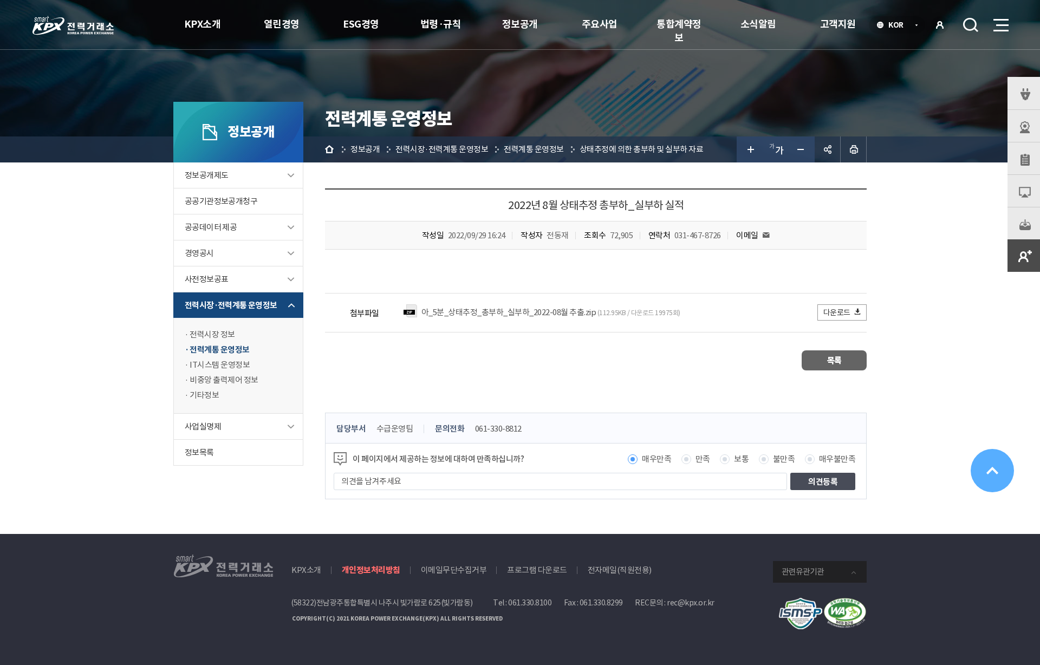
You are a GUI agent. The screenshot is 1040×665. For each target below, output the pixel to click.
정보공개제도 (206, 175)
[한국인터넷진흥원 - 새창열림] (800, 603)
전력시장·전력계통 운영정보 (231, 305)
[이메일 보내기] (766, 235)
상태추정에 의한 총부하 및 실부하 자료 (642, 149)
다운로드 (836, 312)
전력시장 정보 (212, 334)
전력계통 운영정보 (220, 349)
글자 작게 (802, 149)
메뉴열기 (1000, 25)
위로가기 (992, 470)
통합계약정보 (678, 31)
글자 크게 (750, 149)
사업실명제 (203, 426)
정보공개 (520, 24)
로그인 (939, 25)
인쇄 (854, 149)
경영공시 (199, 253)
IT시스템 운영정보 (220, 365)
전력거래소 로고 (73, 25)
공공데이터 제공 (211, 227)
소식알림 (758, 24)
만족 (703, 459)
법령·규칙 (440, 24)
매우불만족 (837, 459)
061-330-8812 (498, 428)
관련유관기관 (803, 571)
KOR (898, 25)
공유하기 (828, 149)
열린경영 (282, 24)
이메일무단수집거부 (454, 570)
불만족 (784, 459)
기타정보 (204, 395)
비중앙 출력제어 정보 (224, 380)
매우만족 (656, 459)
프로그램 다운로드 (537, 570)
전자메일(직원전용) (620, 570)
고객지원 (838, 24)
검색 (970, 25)
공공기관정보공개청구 (221, 201)
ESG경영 (361, 24)
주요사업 (600, 24)
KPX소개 (202, 24)
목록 (834, 360)
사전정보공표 (206, 279)
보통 (741, 459)
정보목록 (199, 452)
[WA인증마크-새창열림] (845, 603)
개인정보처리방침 (371, 570)
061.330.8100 (529, 603)
